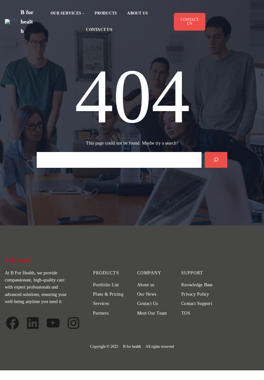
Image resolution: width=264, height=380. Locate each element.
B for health (27, 21)
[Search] (216, 160)
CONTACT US (190, 21)
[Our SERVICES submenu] (83, 13)
